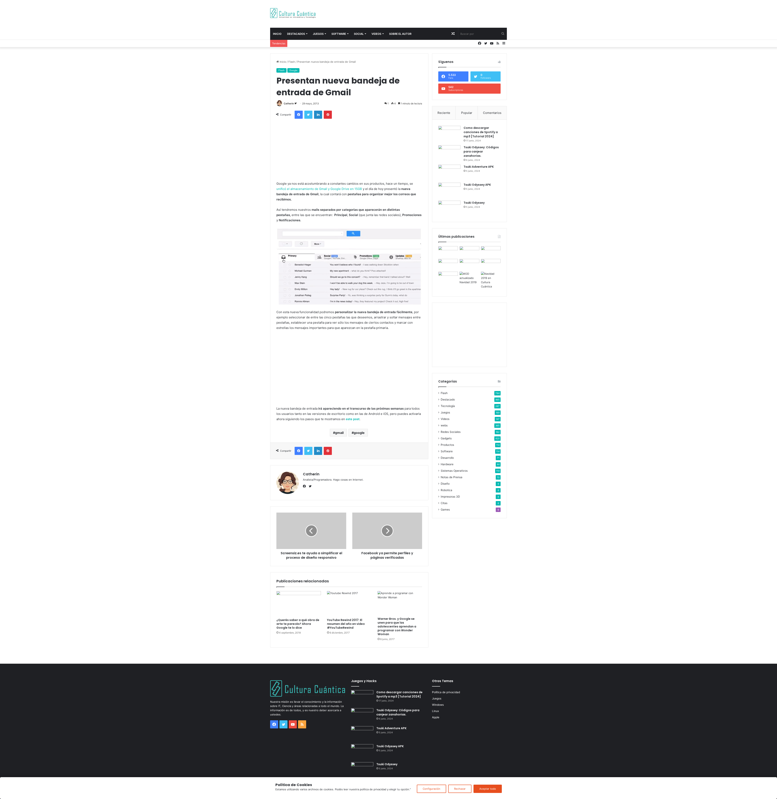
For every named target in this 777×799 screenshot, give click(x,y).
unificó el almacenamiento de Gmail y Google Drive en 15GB (319, 189)
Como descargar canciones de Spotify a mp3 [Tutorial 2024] (481, 132)
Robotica (446, 490)
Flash (291, 61)
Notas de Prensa (451, 477)
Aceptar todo (487, 788)
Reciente (443, 113)
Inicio (277, 33)
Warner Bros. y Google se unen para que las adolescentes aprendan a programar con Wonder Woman (397, 626)
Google (293, 70)
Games (445, 509)
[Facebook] (305, 486)
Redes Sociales (451, 431)
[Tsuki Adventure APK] (449, 172)
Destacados (296, 33)
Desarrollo (447, 457)
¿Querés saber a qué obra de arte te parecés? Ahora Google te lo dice (297, 624)
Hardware (447, 464)
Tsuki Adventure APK (479, 167)
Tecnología (448, 406)
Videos (376, 33)
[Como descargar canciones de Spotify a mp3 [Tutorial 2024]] (449, 133)
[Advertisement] (429, 13)
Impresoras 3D (450, 496)
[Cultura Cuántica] (292, 13)
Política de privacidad (446, 692)
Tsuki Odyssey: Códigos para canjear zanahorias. (481, 151)
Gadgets (446, 438)
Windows (438, 704)
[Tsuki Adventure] (491, 251)
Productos (447, 444)
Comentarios (492, 113)
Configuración (431, 788)
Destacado (448, 399)
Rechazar (460, 788)
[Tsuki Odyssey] (449, 208)
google (359, 433)
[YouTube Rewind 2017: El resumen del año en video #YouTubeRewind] (349, 603)
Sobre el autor (400, 33)
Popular (466, 113)
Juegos (318, 33)
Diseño (445, 483)
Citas (444, 503)
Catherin (289, 103)
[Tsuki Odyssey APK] (449, 190)
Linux (435, 711)
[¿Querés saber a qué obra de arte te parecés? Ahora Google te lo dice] (298, 603)
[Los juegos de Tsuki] (448, 277)
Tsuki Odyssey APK (477, 185)
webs (444, 425)
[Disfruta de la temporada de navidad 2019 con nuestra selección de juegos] (491, 280)
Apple (435, 717)
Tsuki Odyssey (474, 203)
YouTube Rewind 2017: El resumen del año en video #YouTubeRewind (346, 624)
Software (338, 33)
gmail (339, 433)
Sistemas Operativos (454, 470)
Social (359, 33)
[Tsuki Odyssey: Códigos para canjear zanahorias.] (449, 152)
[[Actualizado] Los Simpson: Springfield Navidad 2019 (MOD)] (469, 278)
